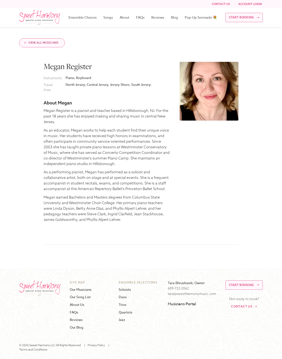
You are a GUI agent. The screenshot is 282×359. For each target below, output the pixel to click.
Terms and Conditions (33, 349)
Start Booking (241, 17)
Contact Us (221, 4)
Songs (108, 17)
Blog (174, 17)
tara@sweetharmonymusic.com (192, 294)
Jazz (122, 320)
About (124, 17)
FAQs (140, 17)
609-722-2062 (178, 288)
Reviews (157, 17)
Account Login (250, 4)
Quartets (125, 312)
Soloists (125, 289)
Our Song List (80, 297)
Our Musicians (80, 289)
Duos (123, 297)
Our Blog (76, 327)
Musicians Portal (182, 304)
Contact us (241, 306)
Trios (122, 305)
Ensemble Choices (83, 17)
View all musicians (43, 42)
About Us (77, 305)
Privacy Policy (96, 345)
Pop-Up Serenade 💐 (201, 17)
